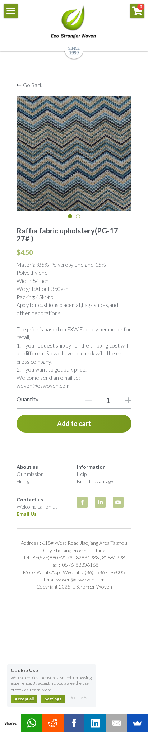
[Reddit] (53, 723)
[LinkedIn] (95, 723)
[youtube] (118, 502)
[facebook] (82, 502)
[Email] (116, 723)
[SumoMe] (137, 723)
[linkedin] (100, 502)
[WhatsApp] (31, 723)
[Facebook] (74, 723)
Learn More (40, 689)
